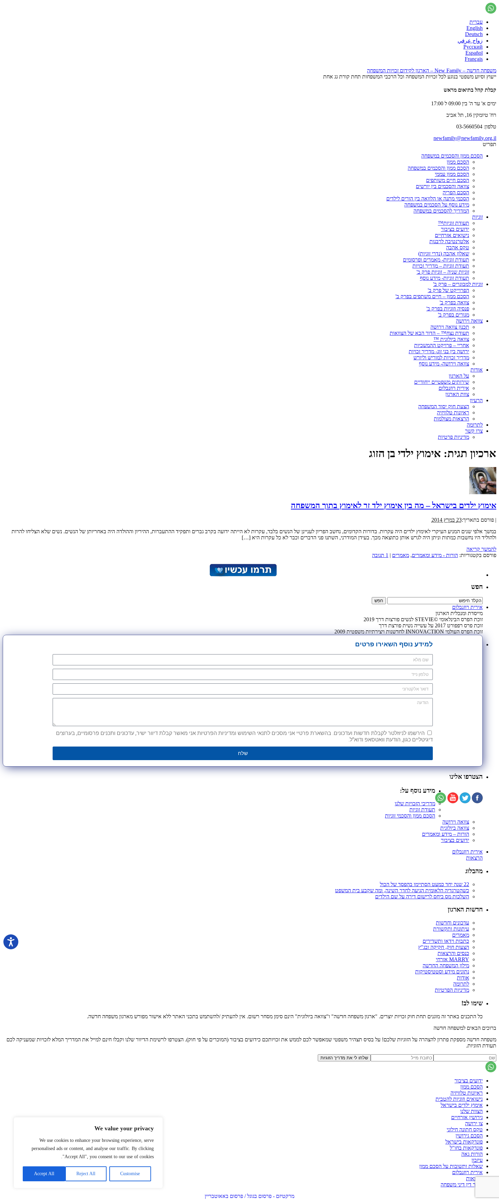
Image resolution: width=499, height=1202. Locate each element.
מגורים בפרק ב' (453, 315)
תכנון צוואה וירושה (449, 327)
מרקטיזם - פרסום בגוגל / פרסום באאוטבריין (249, 1196)
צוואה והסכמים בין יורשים (442, 186)
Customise (130, 1173)
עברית (476, 22)
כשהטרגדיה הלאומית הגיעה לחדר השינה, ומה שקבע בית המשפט (402, 890)
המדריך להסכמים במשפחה (441, 211)
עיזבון (477, 1160)
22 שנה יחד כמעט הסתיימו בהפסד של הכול (424, 884)
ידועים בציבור (455, 229)
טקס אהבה (457, 247)
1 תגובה (380, 555)
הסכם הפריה (456, 192)
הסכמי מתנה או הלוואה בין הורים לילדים (427, 198)
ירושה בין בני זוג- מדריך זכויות (439, 351)
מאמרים (400, 555)
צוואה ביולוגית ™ (451, 339)
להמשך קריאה (481, 549)
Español (474, 53)
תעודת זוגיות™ (453, 223)
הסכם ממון (458, 162)
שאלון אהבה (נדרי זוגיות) (443, 253)
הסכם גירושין (469, 1135)
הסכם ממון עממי (452, 174)
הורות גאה (472, 1154)
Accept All (44, 1173)
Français (474, 59)
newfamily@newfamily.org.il (464, 138)
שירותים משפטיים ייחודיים (441, 382)
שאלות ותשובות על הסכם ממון (451, 1166)
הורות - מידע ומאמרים (435, 555)
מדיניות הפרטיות (452, 990)
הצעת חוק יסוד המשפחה (443, 406)
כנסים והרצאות (453, 953)
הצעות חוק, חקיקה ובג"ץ (443, 947)
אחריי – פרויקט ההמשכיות (441, 345)
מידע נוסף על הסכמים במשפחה (436, 205)
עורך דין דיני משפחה (462, 1184)
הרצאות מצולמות (451, 418)
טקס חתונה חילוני (465, 1129)
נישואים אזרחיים (452, 235)
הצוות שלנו (471, 1111)
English (474, 28)
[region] (88, 1152)
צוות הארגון (457, 394)
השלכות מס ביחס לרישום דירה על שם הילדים (422, 896)
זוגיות (477, 217)
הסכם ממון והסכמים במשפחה (452, 156)
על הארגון (459, 376)
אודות (476, 370)
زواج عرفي (470, 40)
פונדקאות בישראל (464, 1142)
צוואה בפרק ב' (454, 302)
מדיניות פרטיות (453, 437)
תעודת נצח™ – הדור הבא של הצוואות (429, 333)
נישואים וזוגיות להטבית (459, 1099)
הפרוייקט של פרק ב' (448, 290)
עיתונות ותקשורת (451, 929)
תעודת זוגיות (422, 809)
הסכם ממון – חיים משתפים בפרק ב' (432, 296)
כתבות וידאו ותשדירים (446, 941)
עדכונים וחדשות (452, 923)
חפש (477, 586)
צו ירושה (474, 1123)
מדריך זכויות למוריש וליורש (441, 357)
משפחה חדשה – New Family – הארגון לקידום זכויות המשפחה (431, 70)
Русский (473, 47)
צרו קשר (474, 431)
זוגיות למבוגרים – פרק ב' (458, 284)
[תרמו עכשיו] (243, 575)
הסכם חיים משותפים (447, 180)
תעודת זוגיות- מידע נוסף (444, 278)
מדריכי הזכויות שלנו (415, 803)
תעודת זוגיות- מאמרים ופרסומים (436, 260)
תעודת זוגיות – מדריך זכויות (440, 266)
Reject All (85, 1173)
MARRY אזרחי (452, 959)
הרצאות (474, 858)
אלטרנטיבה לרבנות (449, 241)
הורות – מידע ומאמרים (445, 834)
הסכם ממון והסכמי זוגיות (410, 816)
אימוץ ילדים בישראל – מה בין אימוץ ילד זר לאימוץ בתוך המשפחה (393, 505)
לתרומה (475, 425)
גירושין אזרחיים (467, 1117)
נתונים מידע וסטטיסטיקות (442, 971)
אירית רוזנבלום (454, 388)
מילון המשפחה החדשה (446, 965)
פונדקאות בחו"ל (466, 1148)
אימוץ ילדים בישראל (462, 1105)
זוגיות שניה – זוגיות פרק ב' (443, 272)
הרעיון (476, 400)
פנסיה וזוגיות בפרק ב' (447, 308)
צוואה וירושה (469, 321)
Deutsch (474, 34)
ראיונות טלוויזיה (453, 412)
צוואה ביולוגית (454, 828)
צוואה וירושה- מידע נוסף (444, 363)
